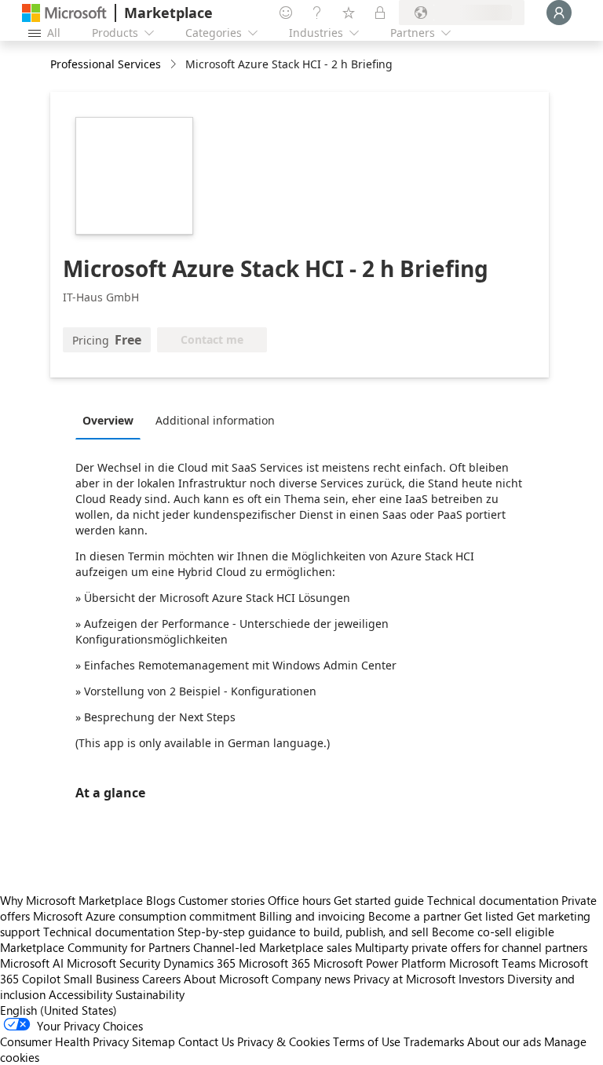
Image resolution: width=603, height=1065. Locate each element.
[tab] (111, 420)
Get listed (488, 916)
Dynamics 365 (199, 963)
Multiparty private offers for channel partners (471, 947)
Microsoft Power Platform (379, 963)
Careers (161, 979)
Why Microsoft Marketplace (71, 900)
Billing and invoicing (312, 916)
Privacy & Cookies (283, 1041)
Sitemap (153, 1041)
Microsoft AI (32, 963)
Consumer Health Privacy (64, 1041)
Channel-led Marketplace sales (272, 947)
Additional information (215, 420)
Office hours (299, 900)
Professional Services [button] (105, 64)
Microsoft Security (113, 963)
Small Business (101, 979)
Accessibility (80, 994)
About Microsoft (226, 979)
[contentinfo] (175, 65)
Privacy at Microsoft (404, 979)
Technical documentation (492, 900)
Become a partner (414, 916)
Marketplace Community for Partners (95, 947)
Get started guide (379, 900)
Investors (481, 979)
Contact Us (206, 1041)
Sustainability (150, 994)
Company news (311, 979)
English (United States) (58, 1010)
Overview (107, 420)
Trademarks (434, 1041)
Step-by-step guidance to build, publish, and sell (303, 931)
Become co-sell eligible (493, 931)
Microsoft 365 (274, 963)
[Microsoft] (64, 13)
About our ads (504, 1041)
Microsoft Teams (492, 963)
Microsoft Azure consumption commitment (146, 916)
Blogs (160, 900)
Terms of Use (366, 1041)
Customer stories (221, 900)
